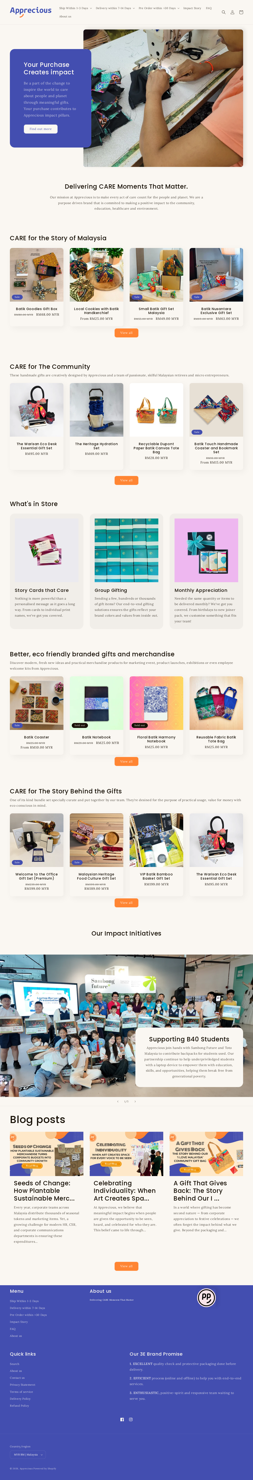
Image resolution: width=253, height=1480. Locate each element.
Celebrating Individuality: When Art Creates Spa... (125, 1190)
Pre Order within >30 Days (28, 1315)
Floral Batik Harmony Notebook (156, 739)
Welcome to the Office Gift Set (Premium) (36, 876)
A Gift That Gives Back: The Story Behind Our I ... (200, 1190)
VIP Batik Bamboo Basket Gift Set (156, 876)
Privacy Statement (22, 1384)
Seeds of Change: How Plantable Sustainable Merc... (44, 1190)
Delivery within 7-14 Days (27, 1308)
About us (16, 1336)
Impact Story (19, 1322)
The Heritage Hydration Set (96, 446)
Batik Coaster (36, 737)
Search (14, 1364)
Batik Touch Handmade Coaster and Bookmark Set (216, 448)
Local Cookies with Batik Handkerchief (96, 311)
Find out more (41, 129)
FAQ (13, 1329)
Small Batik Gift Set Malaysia (156, 311)
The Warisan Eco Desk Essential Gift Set (37, 446)
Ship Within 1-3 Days (24, 1301)
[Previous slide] (117, 1101)
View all (126, 333)
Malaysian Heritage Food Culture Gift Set (96, 876)
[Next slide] (135, 1101)
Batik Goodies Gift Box (36, 309)
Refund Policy (19, 1405)
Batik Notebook (96, 737)
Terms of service (21, 1392)
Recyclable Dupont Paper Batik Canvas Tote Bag (156, 448)
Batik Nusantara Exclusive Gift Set (216, 311)
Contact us (17, 1378)
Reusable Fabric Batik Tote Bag (216, 739)
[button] (75, 8)
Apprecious (27, 1468)
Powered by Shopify (44, 1468)
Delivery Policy (20, 1399)
